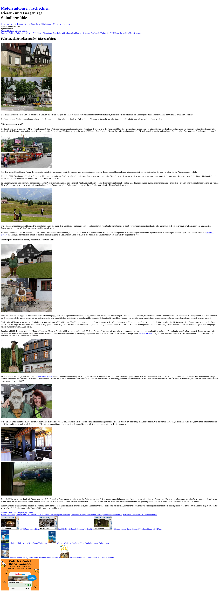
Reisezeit (98, 515)
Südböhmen (38, 33)
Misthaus (10, 31)
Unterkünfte (90, 515)
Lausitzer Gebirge (8, 33)
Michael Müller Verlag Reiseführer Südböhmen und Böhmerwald (82, 543)
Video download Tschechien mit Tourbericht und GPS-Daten (137, 529)
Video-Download (69, 33)
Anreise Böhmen (17, 24)
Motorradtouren (15, 8)
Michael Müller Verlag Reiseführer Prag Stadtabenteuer (91, 557)
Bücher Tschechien (8, 512)
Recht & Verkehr (78, 515)
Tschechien (40, 8)
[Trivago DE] (20, 590)
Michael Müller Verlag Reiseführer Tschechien (28, 543)
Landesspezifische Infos (112, 515)
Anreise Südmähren (32, 24)
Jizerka (4, 31)
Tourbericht (20, 515)
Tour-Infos (57, 33)
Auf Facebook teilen (148, 515)
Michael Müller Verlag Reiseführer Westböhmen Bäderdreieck (34, 557)
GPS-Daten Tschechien (119, 33)
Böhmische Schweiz (24, 33)
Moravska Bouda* (146, 333)
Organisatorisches (63, 515)
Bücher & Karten (83, 33)
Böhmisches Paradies (61, 24)
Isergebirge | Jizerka (25, 512)
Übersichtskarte (135, 33)
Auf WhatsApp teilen (131, 515)
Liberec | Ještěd (21, 31)
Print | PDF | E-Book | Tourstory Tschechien (76, 529)
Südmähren (47, 33)
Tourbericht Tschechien (100, 33)
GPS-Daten (30, 515)
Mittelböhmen (46, 24)
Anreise (52, 515)
